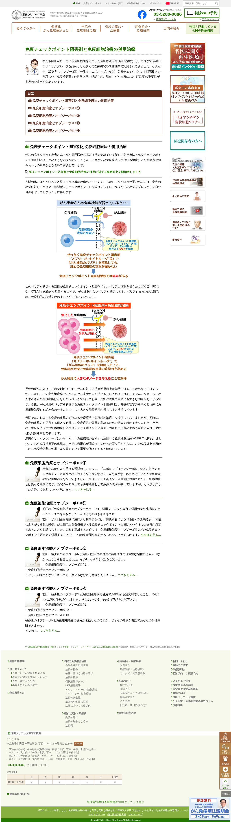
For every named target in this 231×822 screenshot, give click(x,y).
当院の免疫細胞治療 (86, 28)
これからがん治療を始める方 (28, 672)
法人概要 (125, 701)
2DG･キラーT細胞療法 (78, 693)
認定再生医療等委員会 (185, 689)
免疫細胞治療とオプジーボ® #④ (56, 130)
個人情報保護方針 (116, 814)
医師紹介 (125, 689)
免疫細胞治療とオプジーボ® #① (56, 108)
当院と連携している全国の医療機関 (202, 28)
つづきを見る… (84, 489)
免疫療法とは (17, 692)
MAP (79, 743)
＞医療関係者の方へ (135, 3)
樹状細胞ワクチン (75, 681)
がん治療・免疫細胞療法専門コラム (193, 701)
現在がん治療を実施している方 (30, 676)
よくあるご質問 (181, 680)
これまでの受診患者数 (132, 673)
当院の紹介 (172, 28)
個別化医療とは (127, 712)
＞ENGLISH (155, 3)
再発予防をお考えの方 (25, 685)
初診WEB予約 (206, 13)
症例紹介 (125, 665)
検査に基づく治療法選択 (79, 673)
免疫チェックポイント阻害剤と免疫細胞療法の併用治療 (73, 101)
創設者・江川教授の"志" (133, 705)
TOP (78, 3)
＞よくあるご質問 (114, 3)
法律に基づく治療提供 (78, 705)
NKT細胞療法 (72, 685)
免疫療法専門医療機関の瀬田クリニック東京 (115, 802)
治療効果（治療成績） (132, 669)
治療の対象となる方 (76, 721)
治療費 (69, 725)
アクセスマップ (210, 19)
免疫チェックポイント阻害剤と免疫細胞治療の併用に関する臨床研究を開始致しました (85, 171)
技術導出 (178, 705)
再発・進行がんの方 (23, 680)
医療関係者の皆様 (183, 685)
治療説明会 (179, 669)
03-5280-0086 (168, 14)
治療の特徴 (71, 669)
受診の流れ (71, 717)
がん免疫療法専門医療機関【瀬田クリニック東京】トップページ (53, 647)
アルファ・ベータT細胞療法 (81, 689)
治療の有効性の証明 (76, 701)
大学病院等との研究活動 (134, 693)
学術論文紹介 (127, 697)
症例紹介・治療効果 (129, 661)
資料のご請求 (180, 665)
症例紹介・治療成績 (143, 28)
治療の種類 (71, 677)
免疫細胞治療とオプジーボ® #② (56, 115)
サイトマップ (135, 814)
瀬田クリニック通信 (184, 697)
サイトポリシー (97, 814)
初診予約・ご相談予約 (185, 673)
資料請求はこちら (166, 19)
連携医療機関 (17, 661)
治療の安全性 (72, 697)
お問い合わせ (180, 661)
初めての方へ (26, 28)
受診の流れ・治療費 (114, 28)
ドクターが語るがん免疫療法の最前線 (101, 647)
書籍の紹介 (179, 693)
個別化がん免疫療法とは (56, 28)
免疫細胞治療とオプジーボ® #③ (56, 123)
